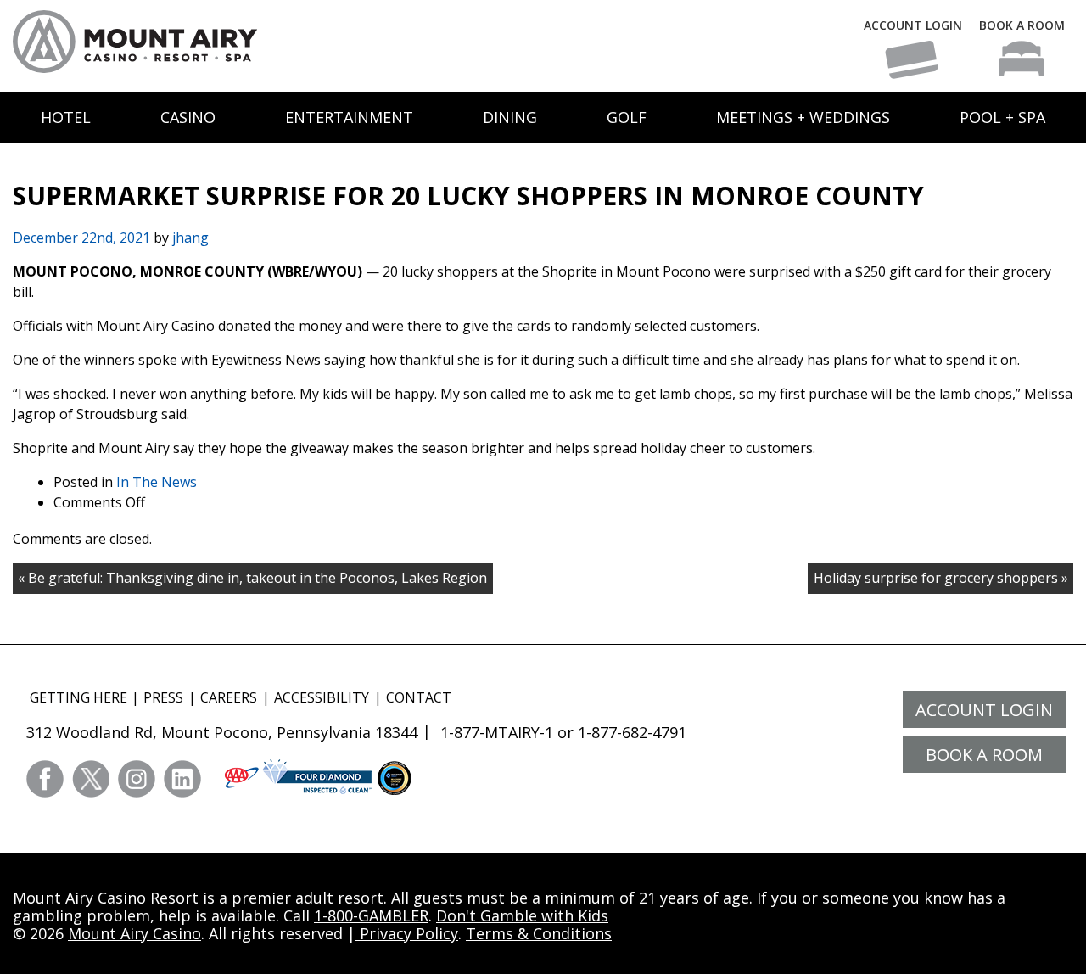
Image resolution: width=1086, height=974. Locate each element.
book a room (984, 754)
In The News (156, 482)
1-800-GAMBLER (371, 915)
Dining (510, 117)
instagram (136, 779)
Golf (627, 117)
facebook (45, 779)
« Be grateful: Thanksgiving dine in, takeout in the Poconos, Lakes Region (252, 577)
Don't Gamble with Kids (522, 915)
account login (984, 709)
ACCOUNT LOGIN (913, 25)
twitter (90, 779)
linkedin (182, 779)
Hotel (66, 117)
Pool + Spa (1002, 117)
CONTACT (418, 697)
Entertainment (349, 117)
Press (163, 697)
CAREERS (228, 697)
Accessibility (321, 697)
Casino (188, 117)
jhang (190, 237)
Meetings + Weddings (803, 117)
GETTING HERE (78, 697)
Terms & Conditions (539, 933)
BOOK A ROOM (1022, 25)
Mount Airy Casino (134, 933)
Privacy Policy (406, 933)
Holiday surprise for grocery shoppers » (941, 577)
